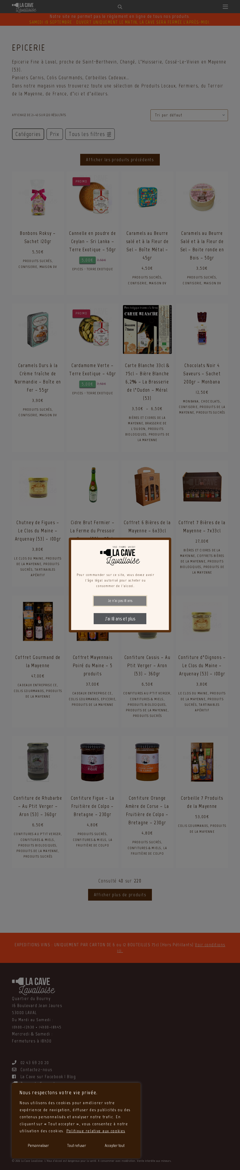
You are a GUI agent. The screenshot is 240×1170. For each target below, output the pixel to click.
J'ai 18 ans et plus (120, 618)
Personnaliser (38, 1145)
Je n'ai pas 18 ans (120, 600)
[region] (76, 1120)
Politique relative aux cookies (95, 1130)
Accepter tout (114, 1145)
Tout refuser (76, 1145)
